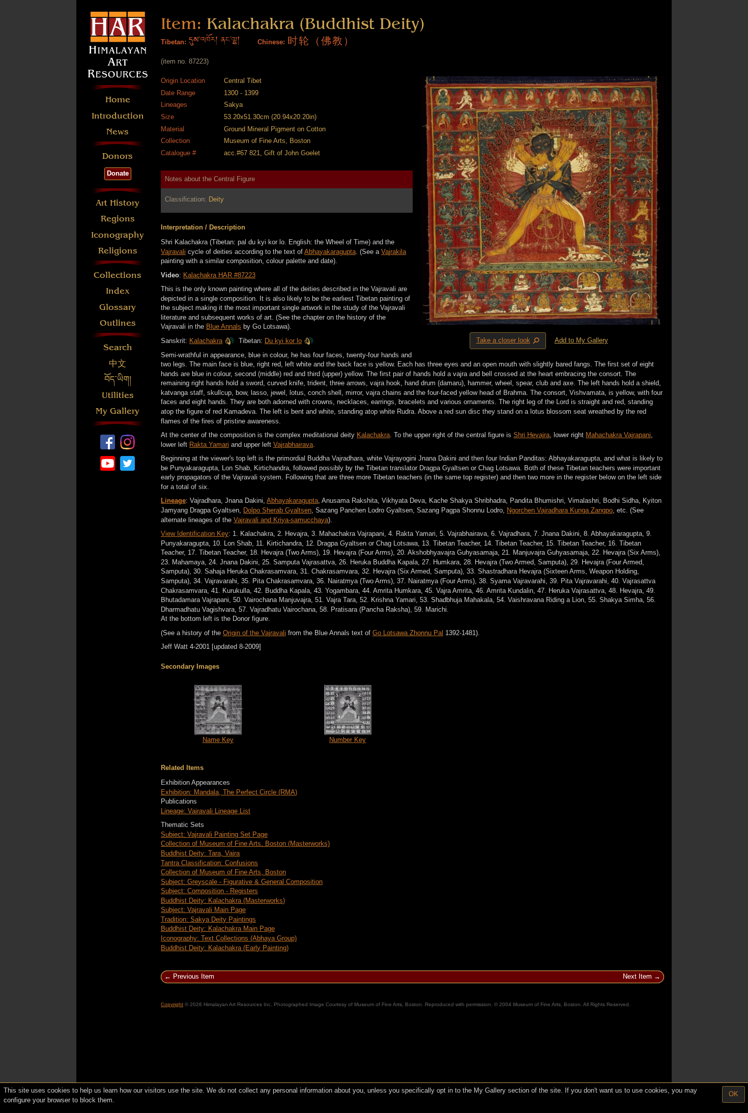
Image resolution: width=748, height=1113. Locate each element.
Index (118, 291)
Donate (118, 173)
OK (733, 1094)
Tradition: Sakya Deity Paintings (208, 919)
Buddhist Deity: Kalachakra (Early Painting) (225, 948)
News (117, 131)
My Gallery (117, 411)
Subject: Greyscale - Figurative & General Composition (242, 882)
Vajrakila (393, 251)
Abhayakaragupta (330, 251)
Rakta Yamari (209, 444)
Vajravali (173, 251)
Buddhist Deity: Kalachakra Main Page (218, 928)
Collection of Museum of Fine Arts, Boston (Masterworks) (245, 843)
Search (117, 347)
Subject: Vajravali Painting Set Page (214, 834)
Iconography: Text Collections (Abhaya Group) (229, 938)
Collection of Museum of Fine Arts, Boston (223, 872)
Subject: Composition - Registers (209, 891)
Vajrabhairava (293, 444)
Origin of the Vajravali (254, 633)
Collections (117, 275)
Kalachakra (205, 341)
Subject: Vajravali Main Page (203, 910)
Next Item (637, 976)
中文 (117, 363)
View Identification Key (194, 533)
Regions (118, 218)
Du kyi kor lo (283, 341)
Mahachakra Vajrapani (618, 435)
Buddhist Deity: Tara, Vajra (200, 853)
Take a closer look (508, 341)
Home (117, 99)
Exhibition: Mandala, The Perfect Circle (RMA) (229, 792)
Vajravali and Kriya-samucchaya (281, 520)
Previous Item (193, 976)
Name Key (218, 740)
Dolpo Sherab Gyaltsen (277, 510)
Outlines (118, 323)
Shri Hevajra (531, 435)
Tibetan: (173, 42)
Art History (117, 203)
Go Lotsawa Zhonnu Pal (407, 633)
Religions (117, 250)
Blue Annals (223, 326)
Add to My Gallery (581, 340)
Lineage (173, 500)
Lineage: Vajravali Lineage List (205, 811)
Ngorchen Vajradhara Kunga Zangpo (560, 510)
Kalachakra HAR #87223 (219, 275)
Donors (117, 156)
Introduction (118, 116)
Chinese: (271, 42)
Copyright (172, 1004)
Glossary (117, 307)
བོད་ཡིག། (117, 379)
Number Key (347, 740)
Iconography (117, 235)
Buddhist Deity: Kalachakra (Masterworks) (223, 900)
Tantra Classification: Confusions (209, 863)
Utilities (118, 395)
